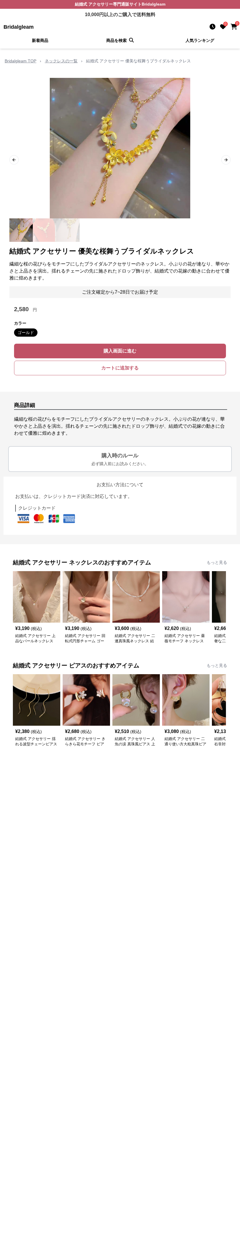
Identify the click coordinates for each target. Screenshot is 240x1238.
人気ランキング (200, 40)
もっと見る (217, 562)
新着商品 (40, 40)
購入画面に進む (120, 350)
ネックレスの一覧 (61, 61)
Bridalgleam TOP (20, 61)
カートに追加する (120, 367)
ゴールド (26, 332)
